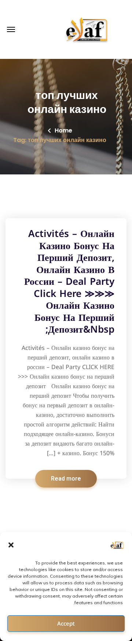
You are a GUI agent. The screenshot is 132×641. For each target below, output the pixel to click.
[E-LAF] (87, 29)
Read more (66, 478)
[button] (11, 545)
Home (63, 130)
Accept (66, 624)
